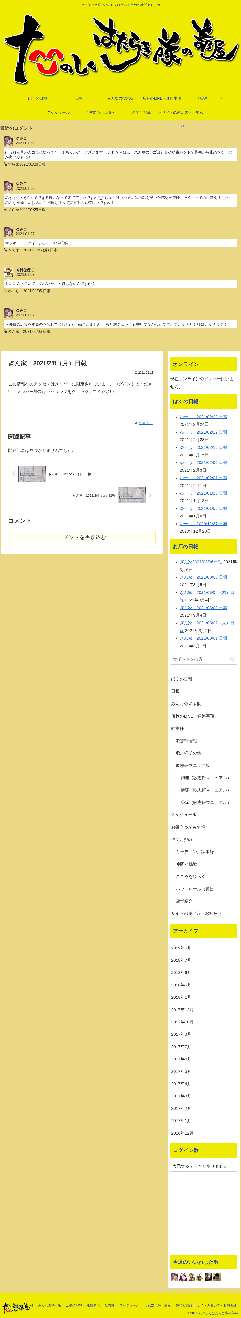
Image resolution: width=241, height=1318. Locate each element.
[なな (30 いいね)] (217, 1277)
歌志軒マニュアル (193, 765)
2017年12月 (182, 1009)
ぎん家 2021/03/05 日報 (203, 577)
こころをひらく (190, 876)
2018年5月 (181, 985)
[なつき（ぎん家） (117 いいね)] (183, 1277)
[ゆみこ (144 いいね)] (174, 1277)
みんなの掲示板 (186, 704)
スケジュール (184, 814)
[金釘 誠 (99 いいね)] (200, 1277)
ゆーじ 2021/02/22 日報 (203, 432)
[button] (232, 659)
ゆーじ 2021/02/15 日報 (203, 447)
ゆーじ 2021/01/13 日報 (203, 493)
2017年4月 (181, 1083)
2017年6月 (181, 1059)
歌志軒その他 (188, 753)
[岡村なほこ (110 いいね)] (191, 1277)
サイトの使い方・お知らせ (196, 913)
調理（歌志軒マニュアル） (206, 777)
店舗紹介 (184, 901)
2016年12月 (182, 1133)
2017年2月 (181, 1108)
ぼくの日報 (181, 679)
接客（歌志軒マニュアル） (206, 790)
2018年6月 (181, 972)
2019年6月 (181, 948)
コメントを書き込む (82, 537)
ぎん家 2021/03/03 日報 (203, 607)
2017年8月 (181, 1034)
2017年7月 (181, 1046)
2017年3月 (181, 1096)
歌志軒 (177, 728)
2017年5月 (181, 1071)
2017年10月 (182, 1022)
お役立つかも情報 (188, 827)
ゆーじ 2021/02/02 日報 (203, 462)
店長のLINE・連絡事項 (192, 716)
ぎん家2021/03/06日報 (201, 562)
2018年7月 (181, 960)
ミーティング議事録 (195, 851)
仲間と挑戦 (181, 839)
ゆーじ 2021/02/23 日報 (203, 416)
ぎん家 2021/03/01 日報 (203, 638)
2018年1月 (181, 997)
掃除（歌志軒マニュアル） (206, 802)
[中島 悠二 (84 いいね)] (208, 1277)
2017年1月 (181, 1120)
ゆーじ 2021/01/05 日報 (203, 508)
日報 (175, 691)
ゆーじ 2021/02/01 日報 (203, 477)
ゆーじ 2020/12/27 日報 (203, 523)
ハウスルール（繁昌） (197, 889)
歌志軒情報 (186, 740)
